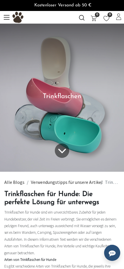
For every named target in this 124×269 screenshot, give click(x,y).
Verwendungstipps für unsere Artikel (67, 182)
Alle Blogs (14, 182)
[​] (81, 17)
